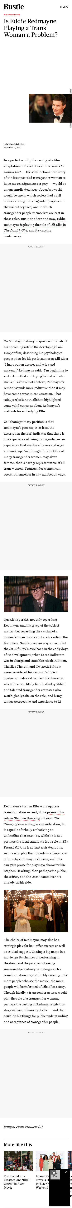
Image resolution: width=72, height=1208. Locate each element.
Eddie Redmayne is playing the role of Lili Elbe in (35, 224)
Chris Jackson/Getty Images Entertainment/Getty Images (70, 108)
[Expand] (53, 1172)
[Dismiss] (66, 1172)
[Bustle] (14, 6)
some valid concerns (18, 405)
